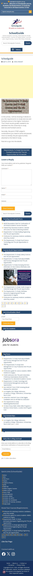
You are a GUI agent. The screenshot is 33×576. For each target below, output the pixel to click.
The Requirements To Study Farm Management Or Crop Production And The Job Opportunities (17, 366)
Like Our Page (8, 430)
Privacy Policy (21, 565)
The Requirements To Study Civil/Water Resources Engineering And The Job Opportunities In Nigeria (15, 293)
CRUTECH (6, 479)
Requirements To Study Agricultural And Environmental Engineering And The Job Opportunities (15, 527)
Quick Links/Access (8, 11)
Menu (18, 50)
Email (3, 194)
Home (8, 563)
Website (3, 201)
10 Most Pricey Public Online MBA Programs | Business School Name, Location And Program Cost (18, 408)
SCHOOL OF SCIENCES (10, 500)
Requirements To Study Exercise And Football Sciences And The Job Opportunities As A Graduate (16, 152)
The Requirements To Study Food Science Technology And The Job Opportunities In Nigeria (16, 242)
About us (15, 563)
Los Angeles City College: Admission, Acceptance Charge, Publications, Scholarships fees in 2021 (17, 393)
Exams (5, 481)
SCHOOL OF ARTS (8, 498)
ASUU (5, 475)
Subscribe (6, 454)
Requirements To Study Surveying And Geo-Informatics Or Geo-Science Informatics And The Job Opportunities (17, 267)
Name (3, 188)
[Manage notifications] (4, 572)
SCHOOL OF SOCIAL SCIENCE (12, 502)
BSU (4, 477)
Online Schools (7, 490)
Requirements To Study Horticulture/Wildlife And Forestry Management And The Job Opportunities (17, 260)
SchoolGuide (16, 33)
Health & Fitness (8, 483)
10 (27, 303)
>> (4, 306)
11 (26, 535)
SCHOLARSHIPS (8, 494)
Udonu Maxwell (18, 62)
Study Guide (6, 504)
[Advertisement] (16, 81)
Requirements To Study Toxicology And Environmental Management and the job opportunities (16, 383)
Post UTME (6, 492)
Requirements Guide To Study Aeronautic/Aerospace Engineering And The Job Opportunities (17, 521)
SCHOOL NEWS (7, 496)
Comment (4, 168)
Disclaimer (11, 565)
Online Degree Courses (10, 488)
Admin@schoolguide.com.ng (17, 1)
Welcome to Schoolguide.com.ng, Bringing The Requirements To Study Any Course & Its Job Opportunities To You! (17, 5)
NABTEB (5, 486)
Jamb (4, 485)
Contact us (23, 563)
